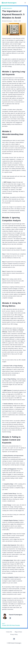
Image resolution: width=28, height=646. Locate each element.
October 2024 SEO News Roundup (11, 624)
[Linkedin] (14, 639)
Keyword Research (7, 8)
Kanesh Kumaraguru (7, 20)
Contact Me (9, 632)
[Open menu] (25, 3)
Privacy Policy (14, 634)
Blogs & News (18, 632)
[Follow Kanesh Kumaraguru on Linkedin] (10, 618)
